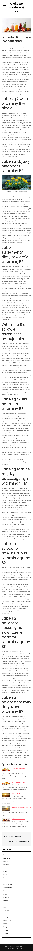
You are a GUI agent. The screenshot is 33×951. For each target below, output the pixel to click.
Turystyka (6, 917)
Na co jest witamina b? (18, 769)
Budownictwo (7, 858)
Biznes (5, 855)
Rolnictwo (6, 901)
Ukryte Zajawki (7, 920)
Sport (5, 907)
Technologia (7, 910)
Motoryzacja (7, 881)
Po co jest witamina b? (18, 782)
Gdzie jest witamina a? (18, 819)
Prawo (5, 894)
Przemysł (6, 897)
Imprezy (5, 871)
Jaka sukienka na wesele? (13, 836)
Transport (6, 914)
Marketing (6, 874)
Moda (5, 878)
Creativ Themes (20, 948)
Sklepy (5, 904)
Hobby (5, 868)
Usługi (5, 927)
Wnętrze (5, 930)
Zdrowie (5, 933)
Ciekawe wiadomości (16, 7)
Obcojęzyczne (7, 887)
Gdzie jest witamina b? (18, 794)
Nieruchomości (7, 884)
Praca (5, 891)
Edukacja (6, 865)
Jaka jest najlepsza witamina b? (21, 807)
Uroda (5, 923)
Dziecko (5, 861)
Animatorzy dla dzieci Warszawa (17, 842)
